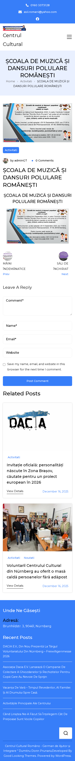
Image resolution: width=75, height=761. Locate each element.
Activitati (11, 150)
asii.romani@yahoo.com (40, 12)
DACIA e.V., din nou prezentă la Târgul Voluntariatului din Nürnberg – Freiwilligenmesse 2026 (37, 651)
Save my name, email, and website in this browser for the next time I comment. (36, 366)
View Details (15, 491)
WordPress (63, 756)
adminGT (20, 160)
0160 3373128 (40, 5)
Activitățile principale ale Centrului (27, 703)
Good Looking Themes (20, 756)
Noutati (29, 558)
